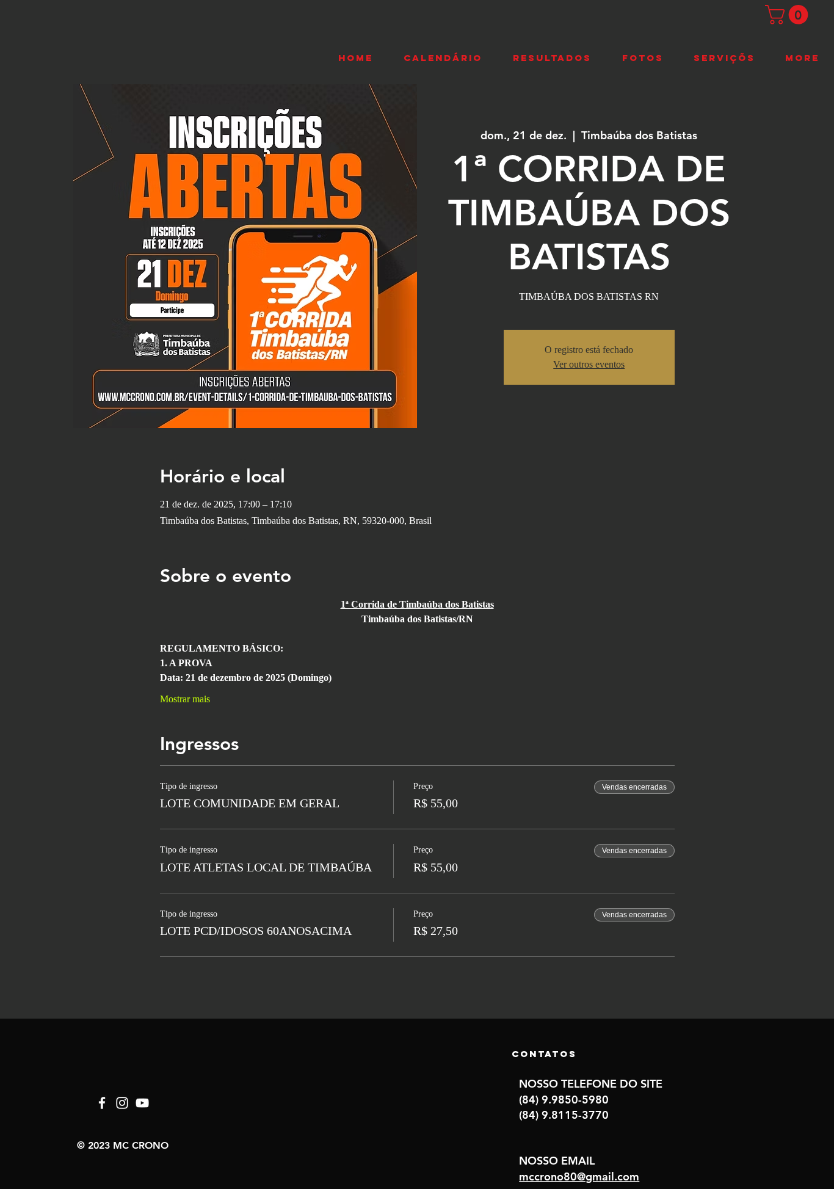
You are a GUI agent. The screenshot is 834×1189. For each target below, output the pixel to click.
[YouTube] (142, 1103)
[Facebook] (102, 1103)
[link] (789, 14)
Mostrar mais (185, 699)
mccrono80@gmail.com (579, 1176)
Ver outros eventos (589, 364)
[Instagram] (122, 1103)
